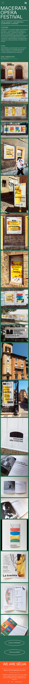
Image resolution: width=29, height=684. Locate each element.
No (12, 681)
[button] (26, 3)
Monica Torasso (13, 58)
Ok (8, 681)
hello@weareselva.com (14, 670)
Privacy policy (18, 681)
